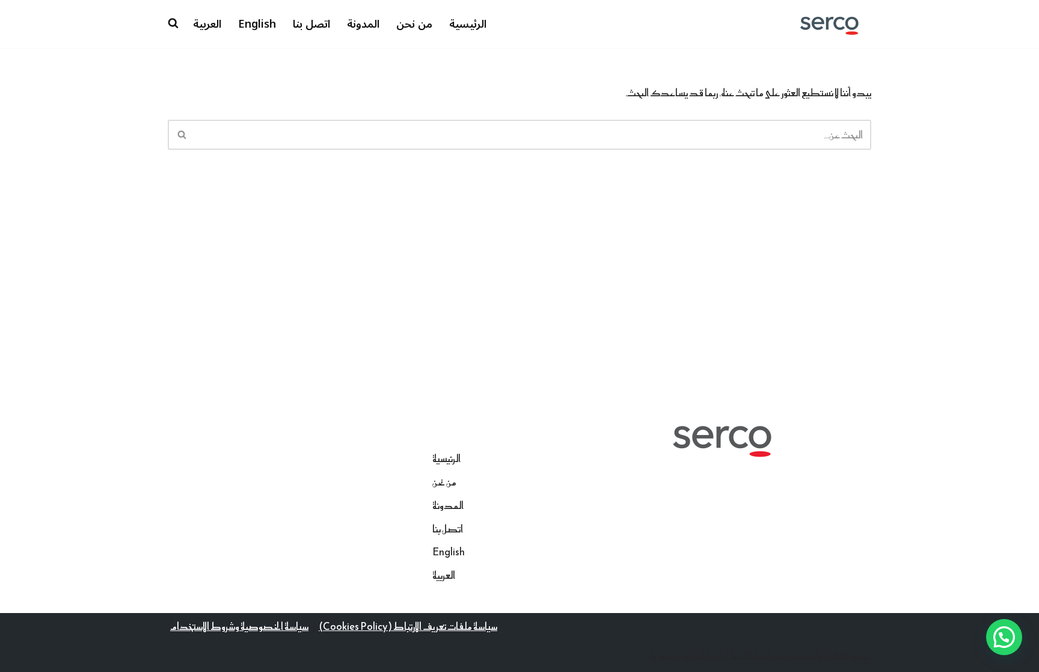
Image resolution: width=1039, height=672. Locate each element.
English (257, 24)
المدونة (363, 24)
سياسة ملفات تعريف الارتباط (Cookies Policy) (408, 626)
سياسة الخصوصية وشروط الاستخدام (239, 626)
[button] (1004, 637)
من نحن (414, 24)
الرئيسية (467, 24)
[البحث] (181, 135)
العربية (207, 24)
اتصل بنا (311, 24)
